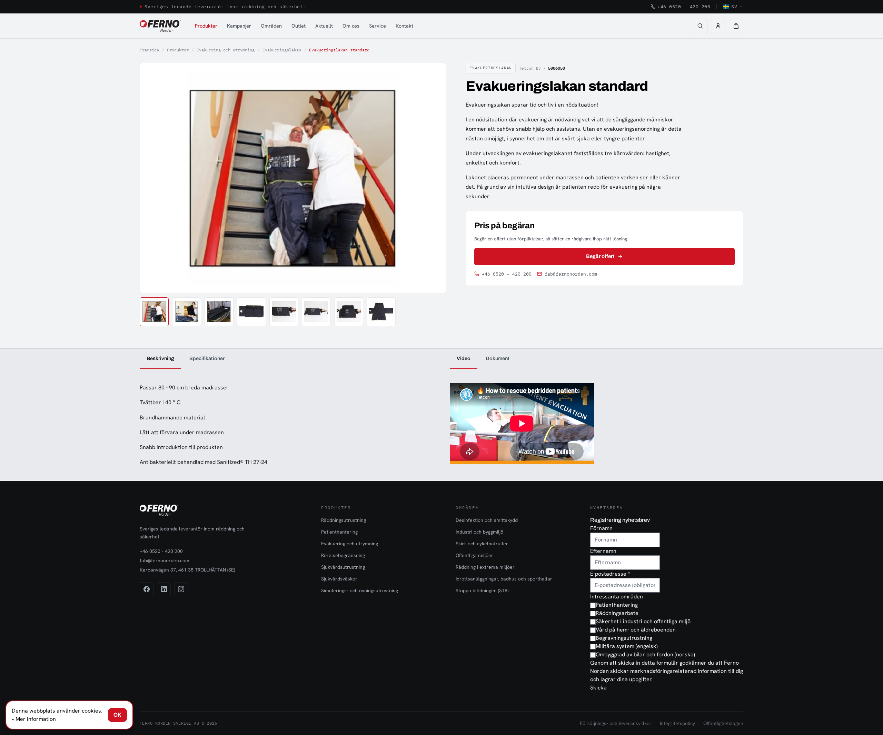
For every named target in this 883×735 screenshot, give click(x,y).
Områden (271, 25)
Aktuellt (324, 25)
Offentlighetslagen (723, 723)
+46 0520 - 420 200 (683, 6)
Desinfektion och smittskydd (487, 520)
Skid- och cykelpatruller (482, 543)
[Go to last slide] (153, 178)
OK (117, 714)
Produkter (206, 25)
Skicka (598, 687)
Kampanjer (239, 25)
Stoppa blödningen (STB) (482, 590)
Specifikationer (207, 358)
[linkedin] (164, 589)
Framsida (149, 49)
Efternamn (603, 551)
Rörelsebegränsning (343, 555)
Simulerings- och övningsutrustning (359, 590)
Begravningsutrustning (624, 638)
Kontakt (404, 25)
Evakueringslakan (281, 49)
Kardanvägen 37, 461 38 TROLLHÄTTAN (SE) (187, 570)
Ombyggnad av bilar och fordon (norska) (645, 654)
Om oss (351, 25)
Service (377, 25)
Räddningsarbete (617, 613)
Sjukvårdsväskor (339, 579)
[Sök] (700, 26)
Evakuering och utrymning (226, 49)
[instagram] (181, 589)
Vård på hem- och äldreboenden (636, 629)
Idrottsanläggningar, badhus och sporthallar (504, 579)
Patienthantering (339, 532)
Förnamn (601, 528)
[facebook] (146, 589)
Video (463, 358)
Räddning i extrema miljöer (485, 567)
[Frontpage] (160, 26)
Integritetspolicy (677, 723)
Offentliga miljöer (474, 555)
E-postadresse (610, 573)
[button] (736, 26)
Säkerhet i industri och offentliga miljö (643, 621)
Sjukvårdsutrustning (343, 567)
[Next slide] (433, 178)
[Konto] (718, 26)
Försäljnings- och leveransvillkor (616, 723)
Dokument (497, 358)
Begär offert (600, 256)
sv (734, 6)
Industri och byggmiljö (479, 532)
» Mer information (34, 719)
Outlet (298, 25)
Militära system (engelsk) (627, 646)
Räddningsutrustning (343, 520)
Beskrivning (160, 358)
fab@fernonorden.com (571, 274)
